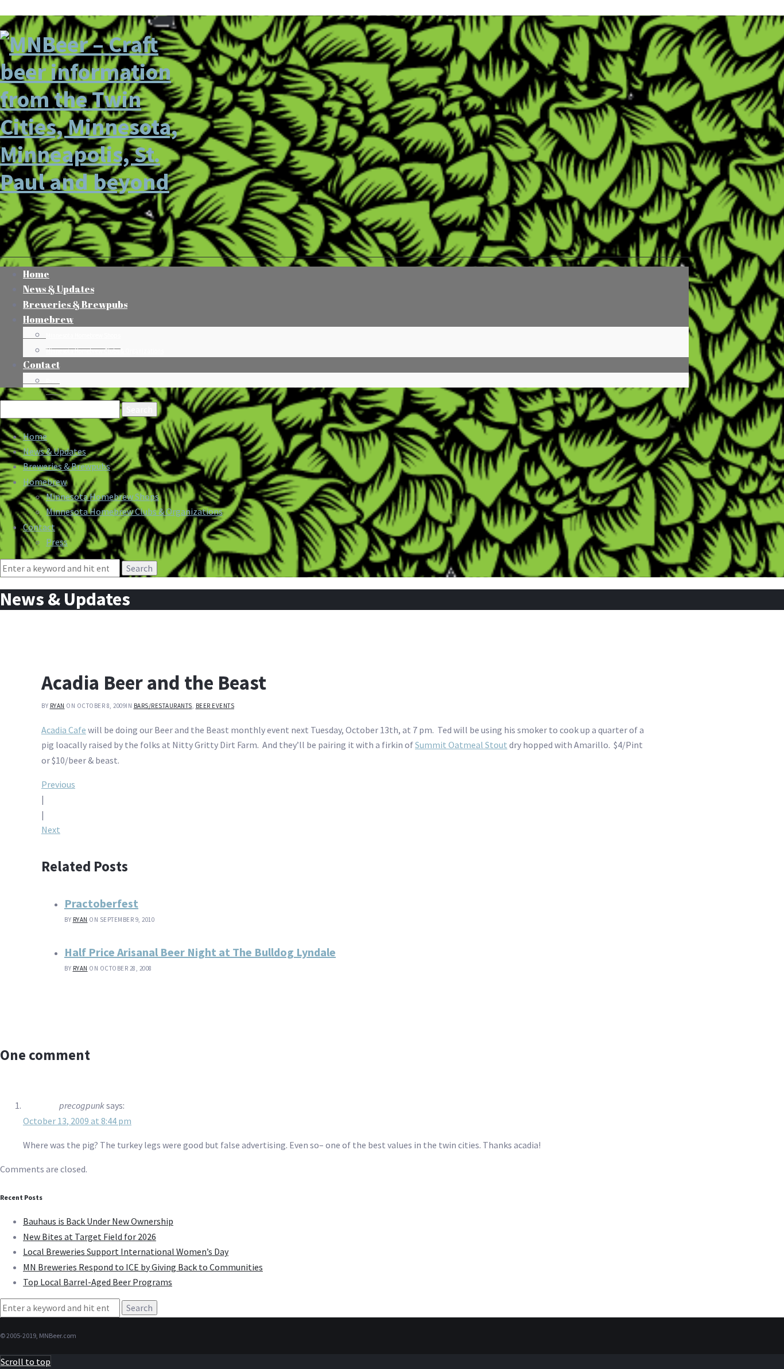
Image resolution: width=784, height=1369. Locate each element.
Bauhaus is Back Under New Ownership (98, 1221)
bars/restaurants (163, 706)
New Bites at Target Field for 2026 (89, 1236)
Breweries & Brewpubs (75, 304)
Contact (41, 364)
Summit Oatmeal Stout (461, 744)
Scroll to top (26, 1361)
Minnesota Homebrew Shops (83, 335)
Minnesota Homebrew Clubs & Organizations (105, 351)
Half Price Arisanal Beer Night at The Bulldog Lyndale (200, 952)
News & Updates (54, 451)
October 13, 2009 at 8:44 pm (77, 1121)
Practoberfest (101, 903)
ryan (57, 706)
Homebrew (48, 319)
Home (35, 436)
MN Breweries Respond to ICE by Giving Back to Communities (143, 1267)
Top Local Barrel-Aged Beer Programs (97, 1282)
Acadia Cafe (63, 730)
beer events (215, 706)
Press (53, 381)
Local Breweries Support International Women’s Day (125, 1251)
